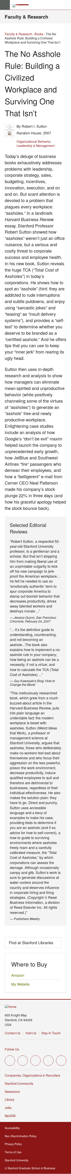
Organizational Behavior (33, 141)
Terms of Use (14, 1152)
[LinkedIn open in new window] (61, 1060)
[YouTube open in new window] (48, 1060)
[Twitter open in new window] (10, 1060)
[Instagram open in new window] (35, 1060)
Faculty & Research (26, 16)
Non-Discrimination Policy (22, 1136)
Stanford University (18, 1160)
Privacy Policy (14, 1144)
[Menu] (5, 5)
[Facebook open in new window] (23, 1060)
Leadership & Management (35, 145)
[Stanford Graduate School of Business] (22, 5)
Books (39, 34)
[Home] (10, 1007)
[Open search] (66, 5)
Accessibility (13, 1128)
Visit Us (30, 1033)
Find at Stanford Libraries (31, 942)
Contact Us (12, 1033)
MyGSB (11, 1115)
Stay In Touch (51, 1033)
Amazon (17, 975)
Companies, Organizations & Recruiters (32, 1075)
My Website (20, 984)
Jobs (8, 1107)
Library (9, 1099)
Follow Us (12, 1049)
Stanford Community (19, 1083)
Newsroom (12, 1091)
